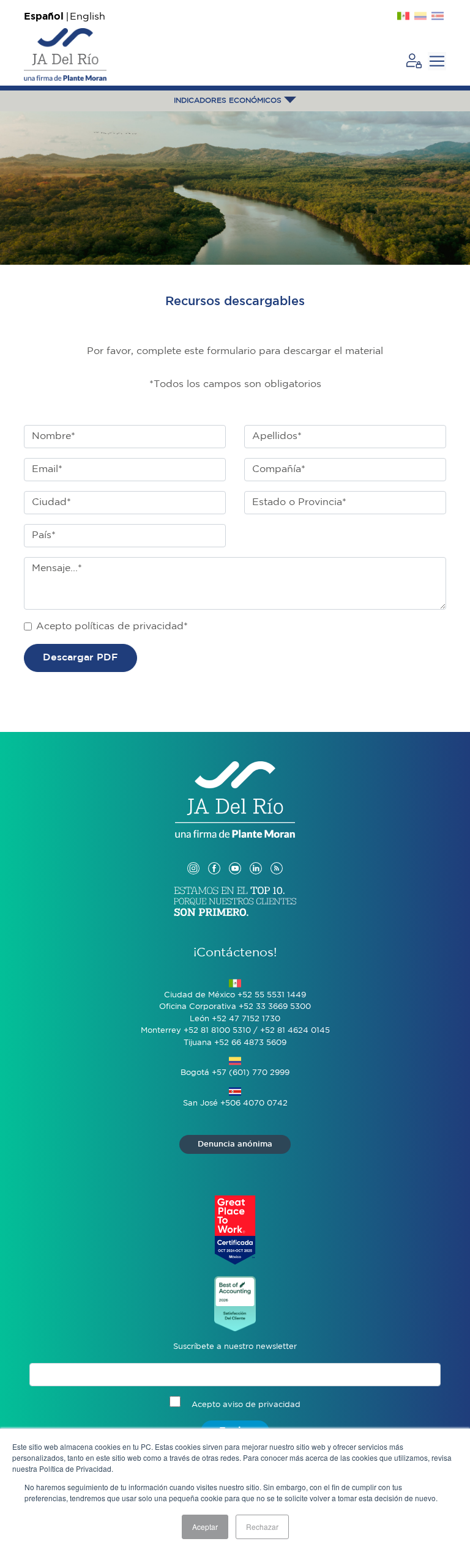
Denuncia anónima (235, 1144)
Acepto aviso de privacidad (246, 1405)
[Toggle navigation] (437, 61)
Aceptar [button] (205, 1526)
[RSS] (276, 856)
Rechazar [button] (262, 1526)
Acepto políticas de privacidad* (112, 626)
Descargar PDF (80, 657)
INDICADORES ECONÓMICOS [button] (229, 100)
